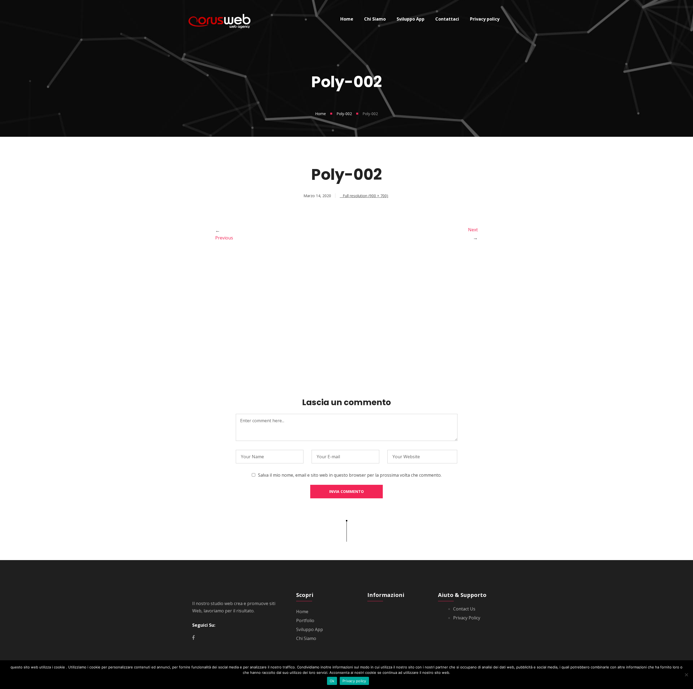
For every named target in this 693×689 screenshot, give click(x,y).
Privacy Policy (466, 618)
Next (473, 230)
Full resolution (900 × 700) (365, 195)
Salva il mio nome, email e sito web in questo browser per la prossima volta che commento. (350, 475)
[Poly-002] (346, 363)
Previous (224, 238)
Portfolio (305, 620)
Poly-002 (344, 113)
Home (320, 113)
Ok (332, 681)
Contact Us (464, 609)
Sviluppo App (309, 629)
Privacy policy (354, 681)
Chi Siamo (306, 638)
